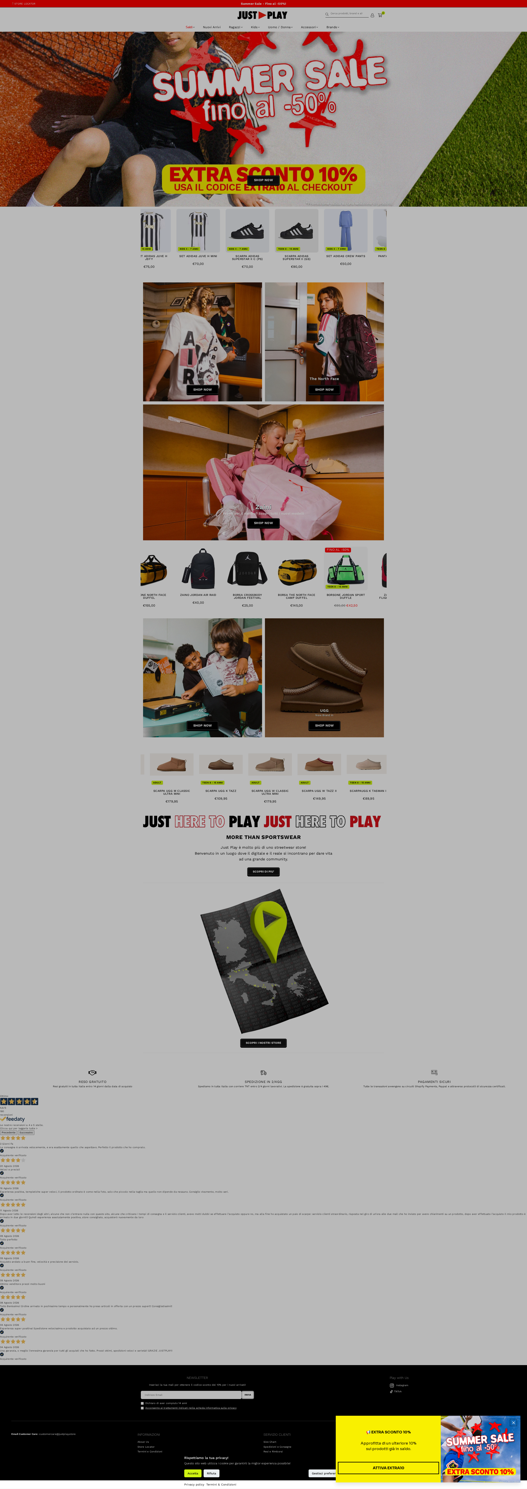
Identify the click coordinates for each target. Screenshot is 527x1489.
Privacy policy (194, 1484)
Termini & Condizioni (221, 1484)
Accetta (193, 1473)
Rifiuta (211, 1473)
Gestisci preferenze (325, 1473)
